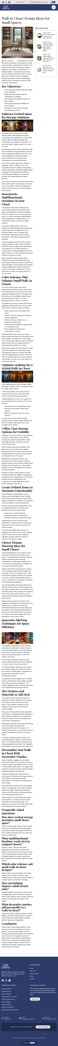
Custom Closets (6, 994)
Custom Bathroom (6, 989)
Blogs (31, 976)
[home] (5, 7)
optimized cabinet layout (22, 296)
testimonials (17, 767)
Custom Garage (6, 1002)
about (27, 359)
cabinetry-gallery (7, 232)
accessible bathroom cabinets (12, 168)
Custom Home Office (7, 1007)
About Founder (34, 973)
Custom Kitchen (6, 991)
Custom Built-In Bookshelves (9, 1010)
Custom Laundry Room (8, 999)
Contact (32, 979)
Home (31, 968)
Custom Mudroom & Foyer (9, 996)
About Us (32, 971)
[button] (54, 7)
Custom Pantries (6, 1004)
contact (21, 144)
